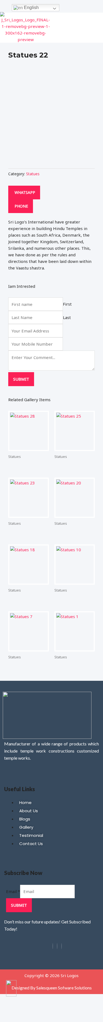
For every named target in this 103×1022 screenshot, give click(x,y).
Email (13, 891)
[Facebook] (52, 946)
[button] (98, 27)
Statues (33, 173)
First (67, 304)
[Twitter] (61, 946)
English (31, 7)
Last (67, 317)
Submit (21, 379)
